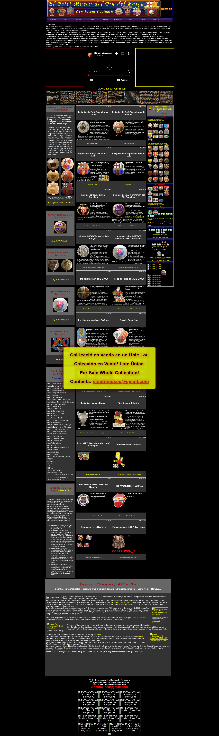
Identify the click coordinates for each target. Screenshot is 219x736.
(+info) (77, 614)
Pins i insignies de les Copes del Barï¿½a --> (93, 433)
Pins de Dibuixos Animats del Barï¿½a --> (129, 474)
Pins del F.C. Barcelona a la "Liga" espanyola (93, 444)
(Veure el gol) (138, 652)
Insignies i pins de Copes (93, 403)
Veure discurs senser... (158, 622)
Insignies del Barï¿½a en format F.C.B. (93, 113)
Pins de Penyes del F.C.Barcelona (60, 372)
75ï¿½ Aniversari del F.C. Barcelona (60, 292)
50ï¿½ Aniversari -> (60, 280)
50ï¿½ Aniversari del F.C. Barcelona (60, 254)
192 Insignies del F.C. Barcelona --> (93, 226)
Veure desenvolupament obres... (56, 632)
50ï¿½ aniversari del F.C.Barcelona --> (93, 267)
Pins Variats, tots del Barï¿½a (129, 486)
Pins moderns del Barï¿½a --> (93, 515)
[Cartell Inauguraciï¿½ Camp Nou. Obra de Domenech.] (158, 638)
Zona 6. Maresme (53, 395)
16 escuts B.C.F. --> (128, 184)
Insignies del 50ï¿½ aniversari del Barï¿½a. (93, 237)
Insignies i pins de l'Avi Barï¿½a (129, 279)
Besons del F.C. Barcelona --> (93, 557)
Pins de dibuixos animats (129, 444)
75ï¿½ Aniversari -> (60, 320)
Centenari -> (60, 359)
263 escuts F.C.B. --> (93, 143)
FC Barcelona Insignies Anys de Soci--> (93, 391)
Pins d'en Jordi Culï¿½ (129, 403)
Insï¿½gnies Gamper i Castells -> (60, 203)
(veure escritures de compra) (121, 602)
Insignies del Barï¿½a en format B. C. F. (128, 154)
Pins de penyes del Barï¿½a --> (129, 557)
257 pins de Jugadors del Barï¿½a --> (129, 391)
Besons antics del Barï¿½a (93, 527)
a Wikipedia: (64, 490)
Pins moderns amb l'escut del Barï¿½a (93, 486)
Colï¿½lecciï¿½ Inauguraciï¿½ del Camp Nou (108, 584)
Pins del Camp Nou (129, 320)
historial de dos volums (134, 216)
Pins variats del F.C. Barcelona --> (129, 515)
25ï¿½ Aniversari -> (60, 241)
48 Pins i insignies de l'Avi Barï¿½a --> (129, 308)
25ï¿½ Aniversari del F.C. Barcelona (60, 216)
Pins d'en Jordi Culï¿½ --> (128, 433)
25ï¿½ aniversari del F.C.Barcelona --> (129, 226)
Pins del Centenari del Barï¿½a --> (93, 308)
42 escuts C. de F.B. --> (129, 143)
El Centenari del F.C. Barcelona (60, 332)
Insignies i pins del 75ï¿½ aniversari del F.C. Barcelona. (129, 237)
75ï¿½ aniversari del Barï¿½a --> (128, 267)
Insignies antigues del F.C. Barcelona (93, 196)
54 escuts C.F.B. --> (93, 184)
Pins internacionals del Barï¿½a (93, 320)
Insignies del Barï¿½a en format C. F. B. (93, 154)
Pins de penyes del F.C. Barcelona (128, 527)
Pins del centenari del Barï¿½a (93, 279)
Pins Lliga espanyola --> (93, 474)
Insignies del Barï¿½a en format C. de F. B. (128, 113)
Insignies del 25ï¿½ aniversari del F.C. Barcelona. (129, 196)
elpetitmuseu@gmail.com (121, 381)
